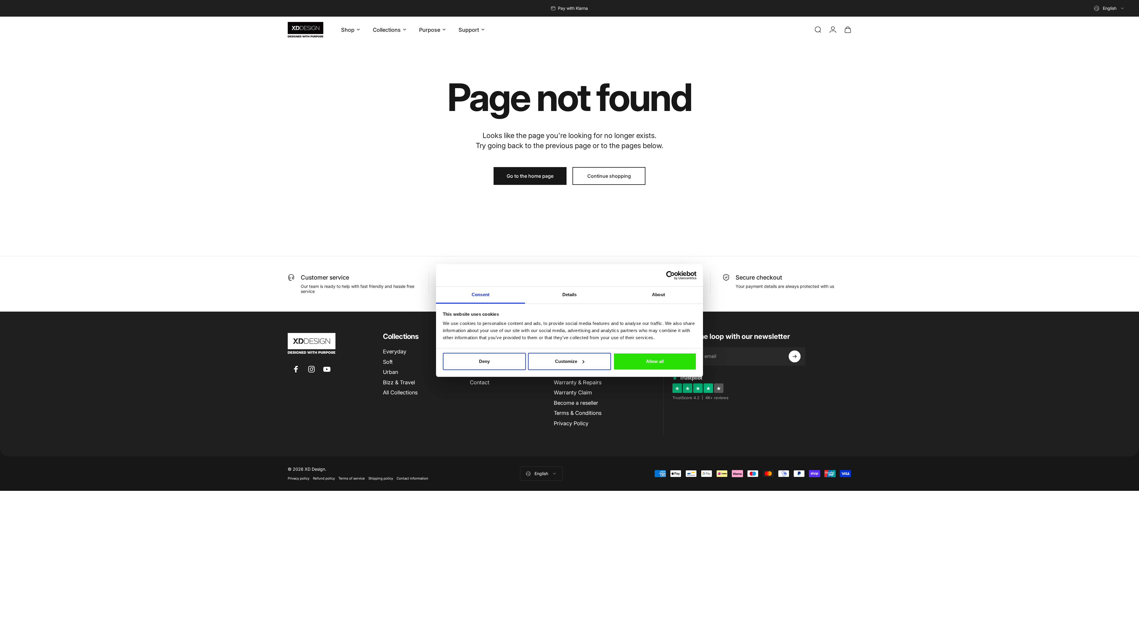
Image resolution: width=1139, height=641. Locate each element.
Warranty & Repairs (578, 382)
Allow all (655, 361)
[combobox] (1109, 8)
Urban (390, 372)
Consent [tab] (480, 294)
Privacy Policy (571, 423)
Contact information (412, 478)
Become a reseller (576, 403)
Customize (566, 361)
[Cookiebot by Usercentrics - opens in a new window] (670, 275)
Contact (479, 382)
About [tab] (658, 294)
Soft (388, 362)
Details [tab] (569, 294)
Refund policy (324, 478)
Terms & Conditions (578, 413)
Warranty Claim (573, 392)
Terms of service (351, 478)
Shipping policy (380, 478)
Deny (484, 361)
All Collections (400, 392)
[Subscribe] (795, 356)
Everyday (394, 351)
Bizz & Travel (399, 382)
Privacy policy (298, 478)
